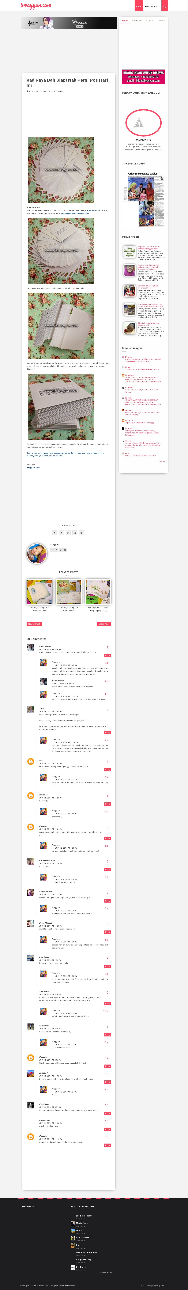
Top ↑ (163, 1286)
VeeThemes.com (68, 1286)
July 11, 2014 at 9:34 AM (50, 649)
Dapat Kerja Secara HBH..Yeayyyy (139, 423)
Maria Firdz (82, 1223)
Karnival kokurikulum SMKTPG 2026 (140, 455)
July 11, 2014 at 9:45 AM (66, 665)
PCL (41, 761)
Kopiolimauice (45, 892)
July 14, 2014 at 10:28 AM (50, 1123)
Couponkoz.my (83, 1260)
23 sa (127, 367)
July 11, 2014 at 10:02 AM (50, 712)
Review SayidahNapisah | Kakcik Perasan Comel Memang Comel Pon (149, 267)
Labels (149, 21)
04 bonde (129, 375)
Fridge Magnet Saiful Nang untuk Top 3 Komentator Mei (150, 305)
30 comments (57, 91)
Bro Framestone (84, 1216)
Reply (107, 655)
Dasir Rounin (82, 1238)
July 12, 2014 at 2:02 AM (66, 976)
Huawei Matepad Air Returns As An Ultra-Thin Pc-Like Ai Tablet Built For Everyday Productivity (143, 445)
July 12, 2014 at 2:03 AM (66, 1013)
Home (138, 7)
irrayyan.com (35, 5)
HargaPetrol (151, 7)
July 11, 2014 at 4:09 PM (50, 1029)
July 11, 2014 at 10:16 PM (66, 742)
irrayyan (54, 544)
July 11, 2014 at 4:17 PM (50, 1060)
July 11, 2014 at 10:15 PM (66, 696)
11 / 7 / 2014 (61, 210)
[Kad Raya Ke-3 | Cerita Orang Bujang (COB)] (98, 592)
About (125, 21)
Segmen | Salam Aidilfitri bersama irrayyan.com (149, 248)
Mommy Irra (143, 140)
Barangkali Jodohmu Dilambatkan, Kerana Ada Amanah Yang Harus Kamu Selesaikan (142, 433)
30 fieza (129, 420)
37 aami (129, 388)
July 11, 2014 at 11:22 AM (50, 895)
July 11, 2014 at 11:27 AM (50, 926)
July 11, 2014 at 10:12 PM (50, 1076)
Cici (78, 1245)
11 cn (127, 453)
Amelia (42, 709)
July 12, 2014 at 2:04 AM (66, 1092)
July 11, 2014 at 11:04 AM (50, 829)
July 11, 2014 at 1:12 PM (50, 960)
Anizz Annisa (45, 646)
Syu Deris (81, 1267)
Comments (137, 21)
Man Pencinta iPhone (87, 1252)
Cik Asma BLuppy (47, 860)
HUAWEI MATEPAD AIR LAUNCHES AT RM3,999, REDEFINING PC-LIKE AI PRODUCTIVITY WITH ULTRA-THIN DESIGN (143, 379)
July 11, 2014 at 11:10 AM (50, 863)
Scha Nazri (44, 1026)
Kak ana (129, 410)
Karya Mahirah (45, 923)
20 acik (128, 428)
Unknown (43, 795)
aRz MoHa (43, 991)
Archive (161, 21)
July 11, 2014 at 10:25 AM (50, 798)
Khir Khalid (44, 1104)
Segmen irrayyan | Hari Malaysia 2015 (148, 287)
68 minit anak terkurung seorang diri (148, 324)
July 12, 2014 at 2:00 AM (66, 911)
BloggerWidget (106, 1272)
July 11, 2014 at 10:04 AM (50, 764)
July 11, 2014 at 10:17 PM (66, 780)
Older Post (104, 624)
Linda (79, 1230)
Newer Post (34, 624)
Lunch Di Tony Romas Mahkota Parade (142, 369)
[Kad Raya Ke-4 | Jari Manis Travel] (69, 592)
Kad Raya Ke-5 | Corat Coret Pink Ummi (39, 609)
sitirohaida (44, 957)
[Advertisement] (68, 51)
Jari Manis (44, 1073)
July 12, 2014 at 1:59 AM (66, 848)
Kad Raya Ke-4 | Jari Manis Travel (69, 609)
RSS (143, 1286)
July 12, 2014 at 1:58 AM (66, 814)
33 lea (128, 441)
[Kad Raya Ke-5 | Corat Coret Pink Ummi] (39, 592)
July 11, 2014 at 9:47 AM (63, 684)
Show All (162, 461)
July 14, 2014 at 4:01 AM (50, 1107)
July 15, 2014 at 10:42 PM (50, 1139)
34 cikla (128, 357)
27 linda (129, 398)
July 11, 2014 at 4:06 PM (50, 994)
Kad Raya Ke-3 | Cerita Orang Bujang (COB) (98, 609)
